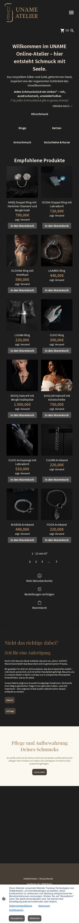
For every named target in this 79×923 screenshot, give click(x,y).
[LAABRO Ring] (56, 250)
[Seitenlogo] (21, 12)
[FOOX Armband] (56, 504)
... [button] (49, 561)
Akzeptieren (17, 918)
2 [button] (36, 561)
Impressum (44, 906)
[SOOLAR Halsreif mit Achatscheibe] (56, 375)
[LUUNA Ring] (22, 315)
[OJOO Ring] (56, 315)
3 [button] (42, 561)
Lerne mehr (39, 772)
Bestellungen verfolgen (39, 594)
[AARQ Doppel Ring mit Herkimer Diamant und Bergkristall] (22, 182)
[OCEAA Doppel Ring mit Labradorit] (56, 182)
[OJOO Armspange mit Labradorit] (22, 440)
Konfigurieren (16, 910)
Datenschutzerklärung (20, 906)
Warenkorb (39, 608)
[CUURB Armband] (56, 440)
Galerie (9, 700)
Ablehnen (35, 918)
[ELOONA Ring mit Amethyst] (22, 250)
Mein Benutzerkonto (39, 581)
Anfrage (10, 711)
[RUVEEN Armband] (22, 504)
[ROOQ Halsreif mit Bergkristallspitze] (22, 375)
